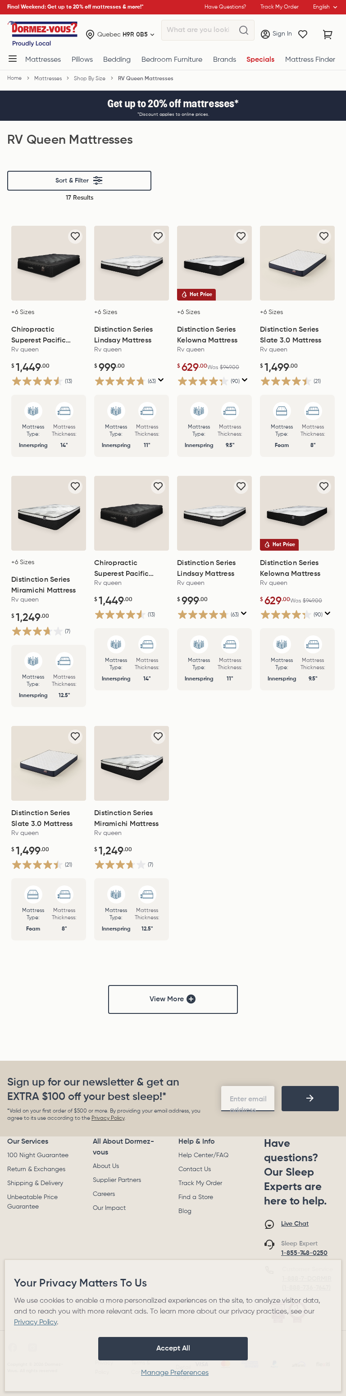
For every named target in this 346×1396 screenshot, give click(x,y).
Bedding (117, 60)
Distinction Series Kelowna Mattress (207, 335)
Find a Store (195, 1197)
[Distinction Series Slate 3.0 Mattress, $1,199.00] (297, 263)
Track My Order (200, 1183)
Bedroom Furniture (171, 60)
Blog (184, 1211)
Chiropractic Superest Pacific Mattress (38, 336)
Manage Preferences (175, 1373)
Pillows (82, 60)
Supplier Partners (117, 1180)
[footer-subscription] (310, 1098)
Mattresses (43, 60)
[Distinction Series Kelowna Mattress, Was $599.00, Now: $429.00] (214, 263)
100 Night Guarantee (37, 1155)
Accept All (173, 1348)
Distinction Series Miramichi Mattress (43, 585)
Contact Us (194, 1169)
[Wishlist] (302, 34)
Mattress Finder (310, 60)
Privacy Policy (107, 1118)
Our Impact (109, 1208)
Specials (260, 60)
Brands (224, 60)
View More (167, 999)
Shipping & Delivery (35, 1183)
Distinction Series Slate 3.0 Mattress (291, 335)
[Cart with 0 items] (328, 34)
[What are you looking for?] (243, 30)
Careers (104, 1194)
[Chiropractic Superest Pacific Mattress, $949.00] (48, 263)
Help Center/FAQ (203, 1155)
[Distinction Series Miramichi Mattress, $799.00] (48, 513)
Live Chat (295, 1224)
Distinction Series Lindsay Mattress (123, 335)
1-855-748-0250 (304, 1253)
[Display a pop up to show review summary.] (161, 380)
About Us (106, 1166)
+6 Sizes (22, 312)
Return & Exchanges (36, 1169)
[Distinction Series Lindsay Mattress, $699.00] (131, 263)
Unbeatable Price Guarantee (32, 1202)
